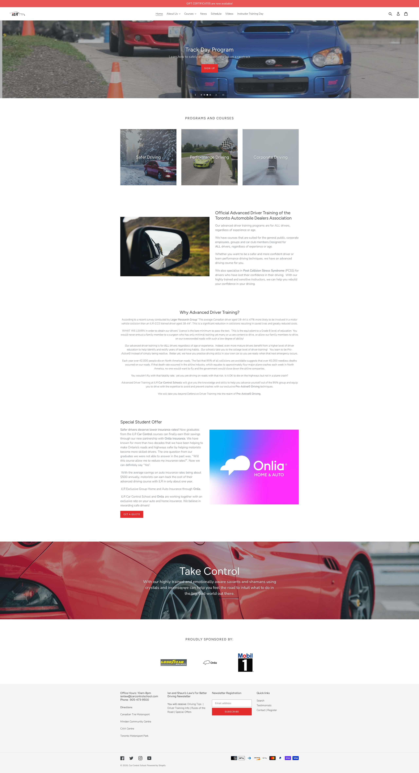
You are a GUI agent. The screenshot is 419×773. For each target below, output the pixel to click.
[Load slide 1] (202, 95)
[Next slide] (216, 94)
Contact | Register (267, 710)
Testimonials (264, 705)
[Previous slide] (195, 94)
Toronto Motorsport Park (134, 736)
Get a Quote (131, 514)
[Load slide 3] (208, 95)
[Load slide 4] (210, 95)
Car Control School (137, 765)
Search (260, 700)
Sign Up (209, 68)
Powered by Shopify (156, 765)
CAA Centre (127, 728)
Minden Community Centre (135, 721)
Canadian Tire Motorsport (135, 714)
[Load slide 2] (205, 95)
